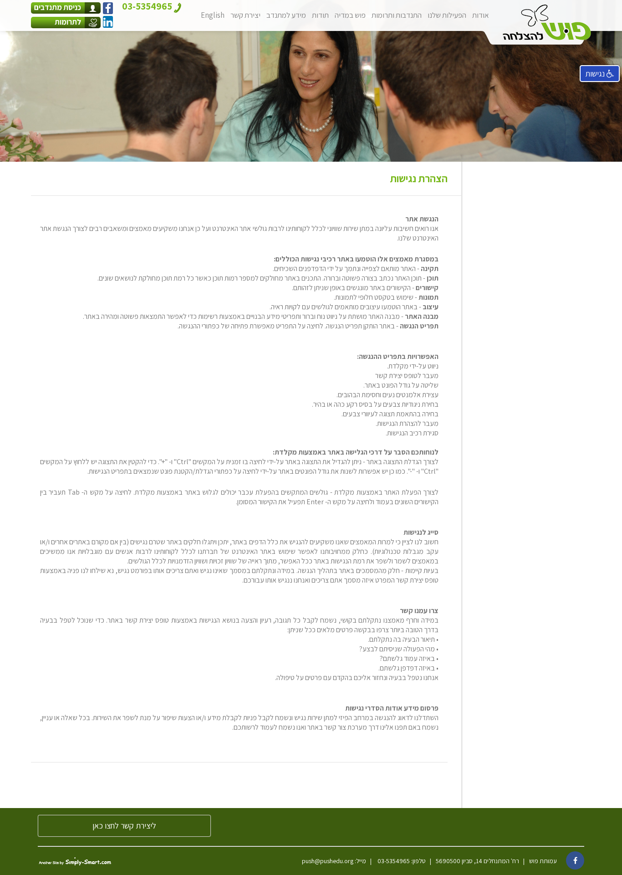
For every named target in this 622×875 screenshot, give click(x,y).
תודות (320, 15)
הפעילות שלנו (447, 15)
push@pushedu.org (327, 861)
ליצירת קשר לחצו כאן (124, 825)
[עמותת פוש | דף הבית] (547, 22)
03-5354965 (393, 861)
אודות (480, 15)
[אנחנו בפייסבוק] (108, 8)
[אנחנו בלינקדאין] (108, 22)
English (212, 15)
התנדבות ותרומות (397, 15)
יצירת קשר (245, 15)
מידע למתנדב (286, 15)
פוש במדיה (350, 15)
